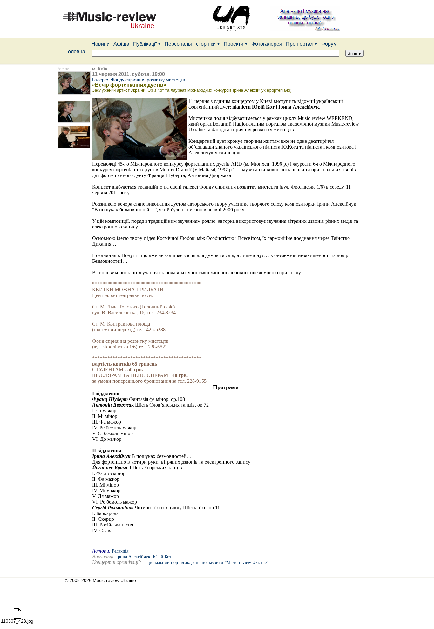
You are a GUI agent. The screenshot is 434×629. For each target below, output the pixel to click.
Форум (329, 44)
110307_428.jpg (17, 621)
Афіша (121, 44)
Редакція (120, 551)
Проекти (234, 44)
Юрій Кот (162, 556)
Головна (75, 51)
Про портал (300, 44)
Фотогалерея (266, 44)
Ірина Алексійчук (133, 556)
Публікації (145, 44)
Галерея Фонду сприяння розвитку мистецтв (138, 79)
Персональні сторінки (191, 44)
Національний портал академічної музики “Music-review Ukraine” (205, 562)
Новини (101, 44)
